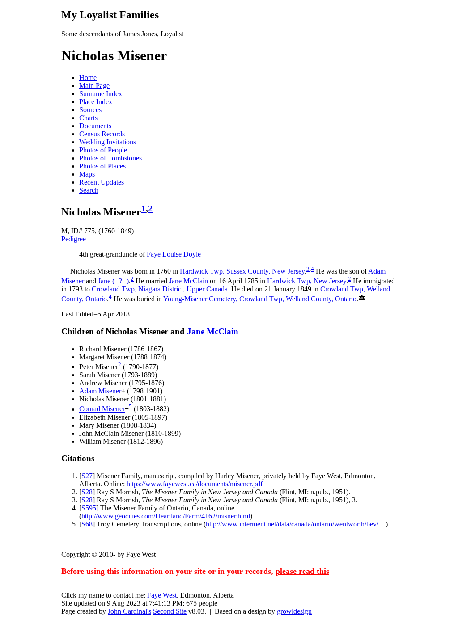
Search (88, 190)
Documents (95, 126)
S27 (87, 476)
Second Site (170, 611)
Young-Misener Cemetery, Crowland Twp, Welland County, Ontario (259, 299)
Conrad (102, 409)
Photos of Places (102, 166)
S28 (87, 492)
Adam (100, 391)
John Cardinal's (129, 611)
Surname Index (100, 93)
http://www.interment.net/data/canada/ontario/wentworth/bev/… (296, 524)
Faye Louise (174, 254)
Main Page (94, 85)
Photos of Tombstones (110, 158)
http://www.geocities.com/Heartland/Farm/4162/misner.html (165, 516)
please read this (302, 571)
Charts (88, 118)
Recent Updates (101, 182)
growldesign (294, 611)
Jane (113, 281)
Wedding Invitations (107, 142)
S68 (87, 524)
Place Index (95, 101)
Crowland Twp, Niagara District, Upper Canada (160, 289)
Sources (90, 110)
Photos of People (103, 150)
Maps (87, 174)
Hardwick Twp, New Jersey (306, 281)
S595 (88, 508)
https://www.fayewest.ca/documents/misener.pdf (195, 484)
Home (88, 77)
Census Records (102, 134)
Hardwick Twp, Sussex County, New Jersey (242, 271)
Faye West (162, 595)
